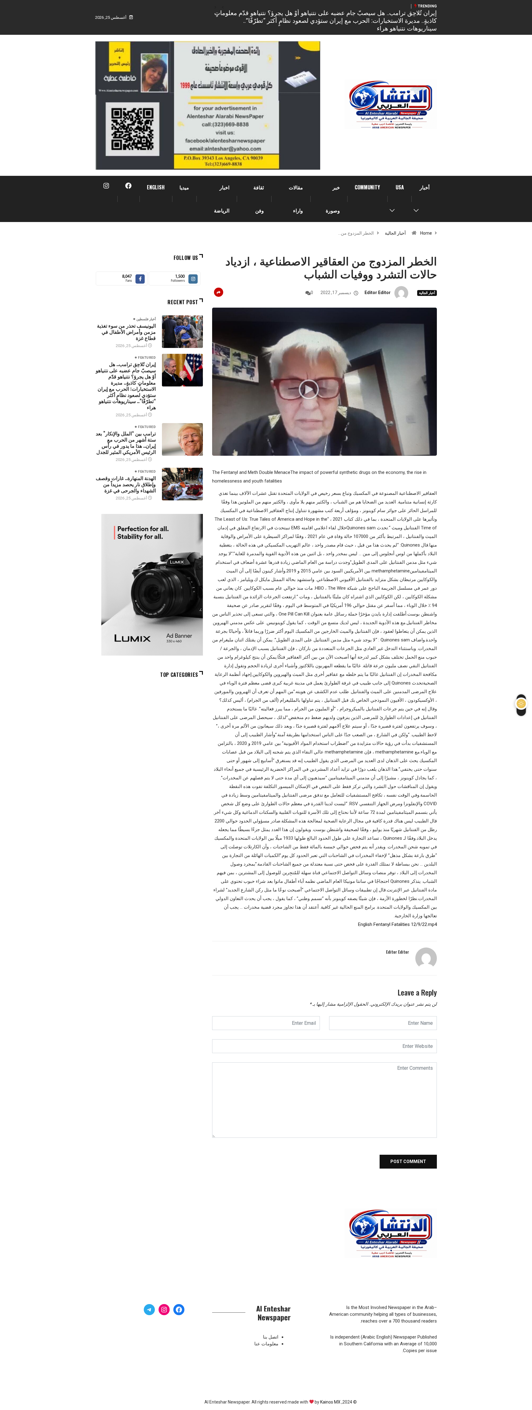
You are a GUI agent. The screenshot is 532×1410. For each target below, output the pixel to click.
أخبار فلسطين (146, 319)
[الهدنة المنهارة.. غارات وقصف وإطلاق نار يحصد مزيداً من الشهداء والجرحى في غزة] (182, 484)
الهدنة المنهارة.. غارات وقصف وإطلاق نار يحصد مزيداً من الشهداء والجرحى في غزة (126, 484)
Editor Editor (378, 292)
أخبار (424, 187)
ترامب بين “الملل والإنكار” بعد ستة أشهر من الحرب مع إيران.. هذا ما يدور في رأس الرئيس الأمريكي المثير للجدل (126, 442)
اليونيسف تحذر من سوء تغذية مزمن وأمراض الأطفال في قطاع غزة (126, 331)
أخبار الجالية (395, 233)
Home (426, 233)
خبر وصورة (333, 199)
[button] (223, 7)
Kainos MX (330, 1402)
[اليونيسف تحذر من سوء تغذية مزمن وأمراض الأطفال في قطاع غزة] (182, 331)
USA (400, 187)
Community (367, 187)
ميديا (184, 187)
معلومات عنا (266, 1344)
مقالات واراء (296, 199)
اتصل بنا (270, 1337)
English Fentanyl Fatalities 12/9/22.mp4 (397, 924)
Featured (147, 358)
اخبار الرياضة (221, 199)
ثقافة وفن (258, 199)
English (156, 187)
